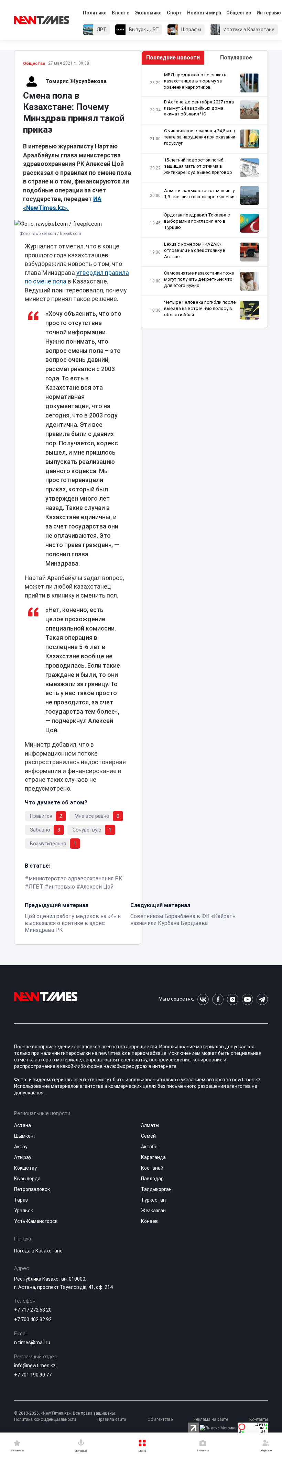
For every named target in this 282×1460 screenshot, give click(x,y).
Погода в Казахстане (38, 1250)
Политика (95, 12)
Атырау (22, 1157)
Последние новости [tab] (173, 57)
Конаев (149, 1221)
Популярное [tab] (236, 57)
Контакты (258, 1419)
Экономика (148, 12)
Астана (22, 1125)
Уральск (23, 1210)
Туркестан (153, 1200)
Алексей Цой (96, 886)
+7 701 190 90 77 (33, 1375)
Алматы (150, 1125)
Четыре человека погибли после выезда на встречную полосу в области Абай (200, 308)
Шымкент (25, 1136)
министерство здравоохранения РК (75, 878)
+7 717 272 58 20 (33, 1310)
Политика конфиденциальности (45, 1419)
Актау (21, 1146)
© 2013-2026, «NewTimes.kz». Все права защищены (64, 1413)
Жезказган (153, 1210)
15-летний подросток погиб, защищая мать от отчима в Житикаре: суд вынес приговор (198, 166)
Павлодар (152, 1178)
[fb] (218, 999)
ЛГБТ (36, 886)
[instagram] (232, 999)
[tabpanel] (204, 196)
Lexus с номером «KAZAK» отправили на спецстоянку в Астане (195, 250)
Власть (120, 12)
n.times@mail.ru (32, 1342)
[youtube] (247, 999)
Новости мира (204, 12)
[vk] (203, 999)
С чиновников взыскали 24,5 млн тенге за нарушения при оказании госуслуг (199, 137)
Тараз (21, 1200)
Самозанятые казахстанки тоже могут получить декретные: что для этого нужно (199, 279)
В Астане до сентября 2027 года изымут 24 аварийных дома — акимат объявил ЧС (199, 108)
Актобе (149, 1146)
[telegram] (262, 999)
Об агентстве (160, 1419)
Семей (148, 1136)
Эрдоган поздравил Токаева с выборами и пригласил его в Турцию (197, 221)
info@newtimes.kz (35, 1365)
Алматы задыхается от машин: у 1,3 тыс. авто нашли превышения (200, 193)
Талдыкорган (156, 1189)
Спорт (174, 12)
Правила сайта (111, 1419)
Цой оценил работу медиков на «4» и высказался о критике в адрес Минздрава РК (73, 923)
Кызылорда (27, 1178)
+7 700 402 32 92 (33, 1319)
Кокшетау (25, 1168)
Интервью (269, 12)
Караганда (153, 1157)
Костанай (152, 1168)
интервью (61, 886)
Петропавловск (32, 1189)
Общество (238, 12)
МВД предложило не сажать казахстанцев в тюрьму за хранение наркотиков (195, 81)
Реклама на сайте (211, 1419)
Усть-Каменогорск (35, 1221)
